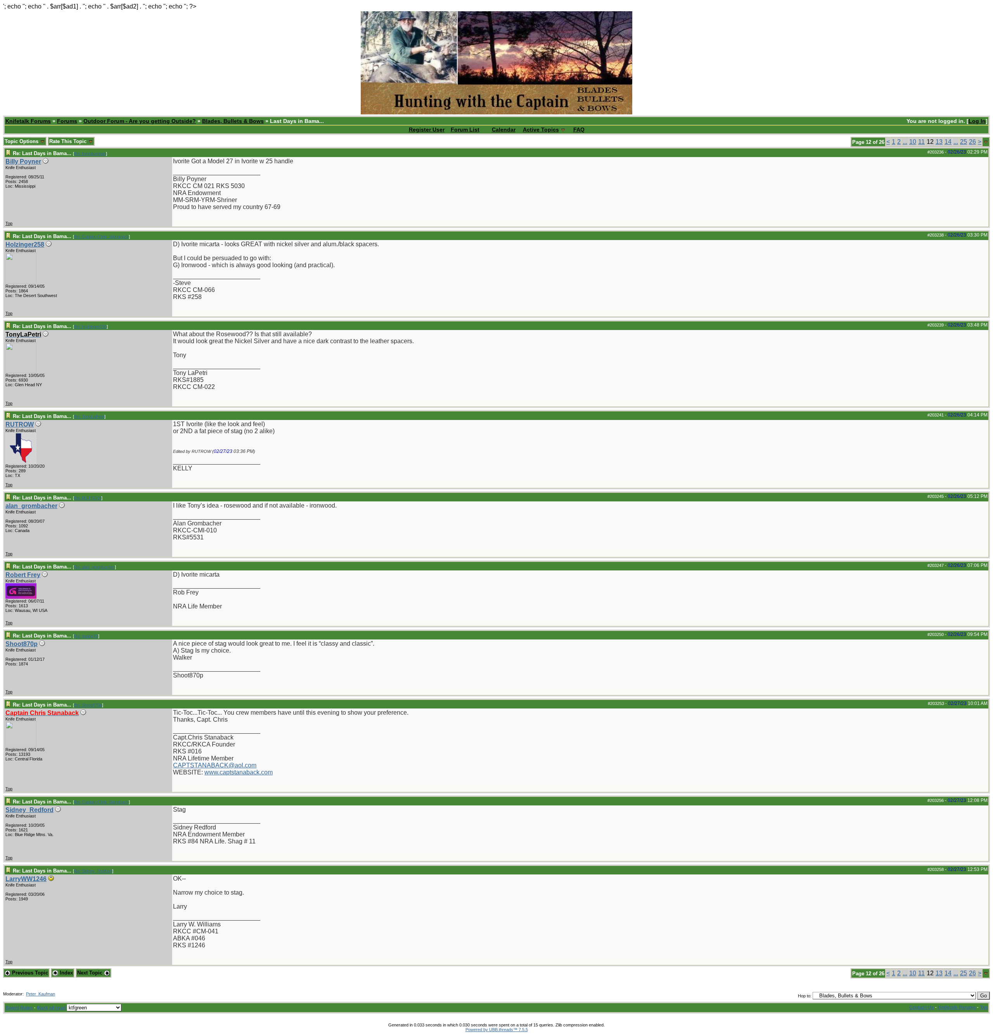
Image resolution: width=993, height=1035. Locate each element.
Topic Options (22, 141)
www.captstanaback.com (238, 772)
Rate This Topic (68, 141)
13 (939, 141)
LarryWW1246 (26, 879)
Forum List (465, 129)
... (905, 141)
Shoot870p (21, 644)
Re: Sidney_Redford (93, 871)
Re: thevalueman (90, 153)
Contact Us (921, 1007)
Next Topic (90, 973)
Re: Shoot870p (88, 705)
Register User (427, 129)
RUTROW (19, 424)
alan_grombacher (31, 506)
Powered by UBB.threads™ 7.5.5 (496, 1029)
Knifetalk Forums (28, 121)
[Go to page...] (986, 142)
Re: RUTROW (87, 498)
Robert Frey (22, 575)
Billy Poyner (23, 161)
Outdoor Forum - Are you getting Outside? (139, 121)
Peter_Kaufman (40, 994)
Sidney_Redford (29, 810)
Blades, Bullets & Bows (233, 121)
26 (972, 141)
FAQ (579, 129)
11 (921, 141)
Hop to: (804, 996)
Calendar (504, 129)
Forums (67, 121)
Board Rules (19, 1008)
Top (8, 223)
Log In (977, 121)
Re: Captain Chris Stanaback (101, 236)
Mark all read (51, 1008)
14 (948, 141)
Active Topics (541, 129)
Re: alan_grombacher (94, 567)
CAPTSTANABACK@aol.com (214, 765)
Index (65, 973)
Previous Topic (29, 973)
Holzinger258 (24, 244)
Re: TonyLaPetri (89, 416)
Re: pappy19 (86, 636)
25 (963, 141)
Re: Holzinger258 (90, 326)
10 (912, 141)
